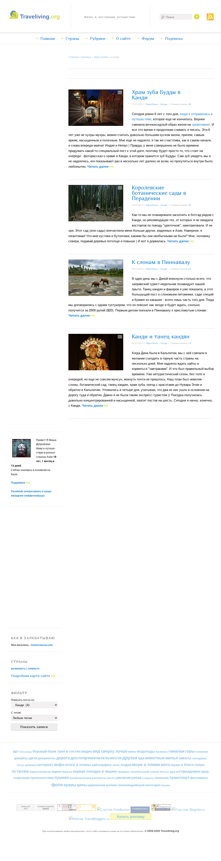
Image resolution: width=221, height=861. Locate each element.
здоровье (31, 765)
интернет (45, 764)
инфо (59, 764)
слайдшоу (148, 778)
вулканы (162, 751)
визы (132, 751)
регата (111, 778)
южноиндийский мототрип (139, 785)
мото (165, 764)
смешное (162, 777)
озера (199, 764)
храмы (69, 784)
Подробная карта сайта (31, 675)
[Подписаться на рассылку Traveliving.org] (210, 19)
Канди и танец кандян (160, 336)
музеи (175, 765)
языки (165, 785)
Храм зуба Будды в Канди (156, 95)
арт (16, 751)
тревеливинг (201, 124)
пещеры (124, 771)
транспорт (179, 777)
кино (116, 765)
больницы (25, 751)
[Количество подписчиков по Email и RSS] (113, 809)
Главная (47, 38)
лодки (125, 764)
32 (189, 268)
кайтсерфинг (102, 764)
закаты (185, 757)
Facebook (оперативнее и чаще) (31, 491)
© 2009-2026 (162, 831)
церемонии (96, 785)
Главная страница (79, 57)
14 (189, 343)
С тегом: (16, 712)
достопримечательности (96, 758)
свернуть (33, 668)
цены (82, 785)
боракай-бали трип (49, 751)
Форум (148, 38)
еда (141, 757)
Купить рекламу (131, 816)
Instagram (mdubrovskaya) (27, 495)
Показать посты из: (23, 700)
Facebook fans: (140, 808)
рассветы (99, 778)
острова (20, 771)
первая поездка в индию (95, 771)
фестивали (199, 777)
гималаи (176, 751)
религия (123, 777)
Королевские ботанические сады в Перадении (159, 193)
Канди (164, 104)
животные (155, 757)
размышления (80, 777)
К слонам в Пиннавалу (161, 262)
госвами (201, 751)
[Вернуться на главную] (35, 18)
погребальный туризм (145, 771)
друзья (129, 758)
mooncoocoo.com (42, 645)
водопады (146, 751)
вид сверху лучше (110, 751)
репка (136, 777)
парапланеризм (40, 771)
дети (33, 757)
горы (190, 751)
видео (86, 751)
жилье (171, 758)
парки (56, 771)
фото (57, 784)
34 (189, 204)
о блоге (187, 764)
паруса (67, 771)
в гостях (73, 751)
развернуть (18, 668)
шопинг (112, 785)
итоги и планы (78, 764)
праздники (190, 771)
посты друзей (170, 771)
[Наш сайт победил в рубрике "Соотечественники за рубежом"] (161, 809)
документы (47, 758)
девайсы (21, 758)
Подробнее (18, 482)
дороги (63, 758)
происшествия (42, 777)
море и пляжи (146, 764)
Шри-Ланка (101, 57)
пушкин (61, 777)
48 (189, 104)
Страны (72, 38)
